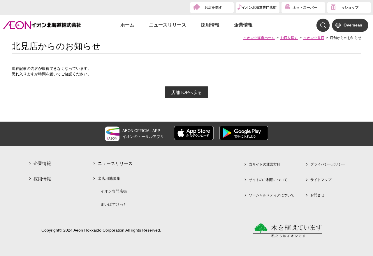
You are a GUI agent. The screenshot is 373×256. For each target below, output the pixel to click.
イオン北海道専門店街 (259, 8)
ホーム (127, 24)
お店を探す (213, 8)
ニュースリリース (167, 24)
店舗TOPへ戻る (186, 92)
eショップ (350, 8)
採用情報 (210, 24)
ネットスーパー (305, 8)
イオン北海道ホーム (259, 38)
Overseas (353, 25)
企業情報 (243, 24)
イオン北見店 (313, 38)
